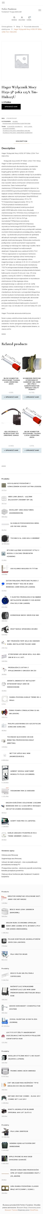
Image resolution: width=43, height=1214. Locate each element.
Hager (15, 121)
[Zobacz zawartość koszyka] (29, 18)
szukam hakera (9, 128)
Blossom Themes (11, 1210)
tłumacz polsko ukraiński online (16, 130)
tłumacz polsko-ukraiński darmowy (17, 133)
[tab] (21, 141)
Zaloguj (22, 20)
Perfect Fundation (9, 9)
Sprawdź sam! (11, 107)
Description (21, 141)
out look (28, 126)
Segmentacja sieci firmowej (11, 858)
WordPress (34, 1210)
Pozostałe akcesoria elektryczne (16, 123)
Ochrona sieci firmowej (10, 855)
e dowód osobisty (14, 126)
